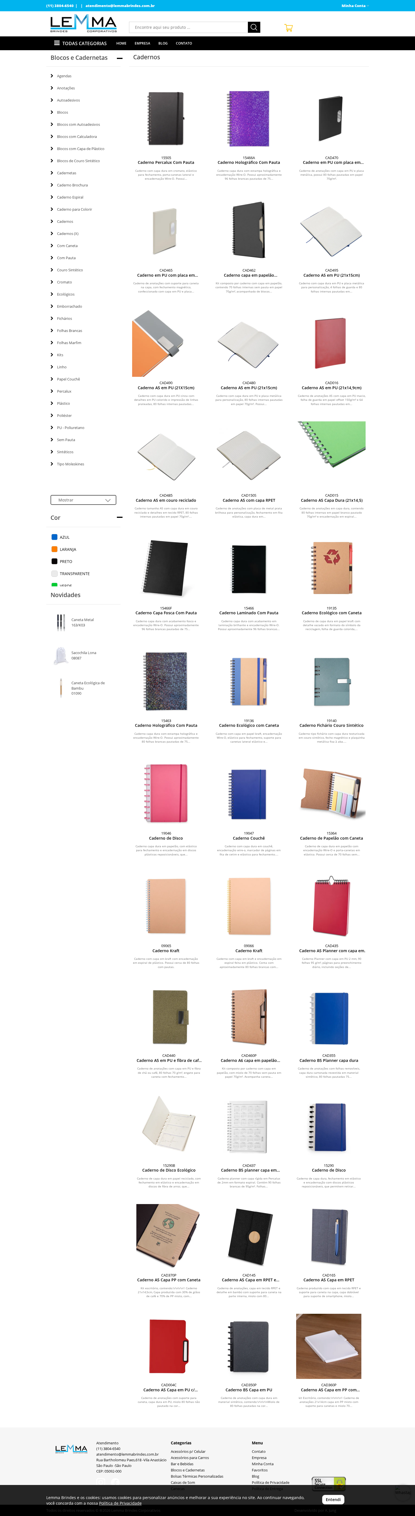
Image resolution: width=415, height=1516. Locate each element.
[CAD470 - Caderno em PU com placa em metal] (332, 118)
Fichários (64, 318)
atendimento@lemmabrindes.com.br (120, 5)
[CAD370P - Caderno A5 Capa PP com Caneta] (169, 1236)
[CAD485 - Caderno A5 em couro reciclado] (166, 455)
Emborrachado (69, 306)
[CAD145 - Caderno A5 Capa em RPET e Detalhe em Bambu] (248, 1236)
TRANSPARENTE (75, 573)
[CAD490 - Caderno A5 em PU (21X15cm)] (166, 343)
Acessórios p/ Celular (188, 1451)
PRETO (66, 561)
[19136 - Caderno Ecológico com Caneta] (249, 681)
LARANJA (68, 549)
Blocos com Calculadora (77, 136)
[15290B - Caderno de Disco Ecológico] (169, 1126)
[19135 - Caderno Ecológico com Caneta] (332, 568)
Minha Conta (263, 1464)
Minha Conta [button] (354, 5)
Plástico (63, 403)
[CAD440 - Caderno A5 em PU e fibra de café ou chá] (169, 1016)
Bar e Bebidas (182, 1464)
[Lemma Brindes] (84, 23)
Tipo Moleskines (70, 464)
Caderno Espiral (70, 197)
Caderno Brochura (72, 185)
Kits (60, 354)
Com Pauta (66, 257)
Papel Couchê (68, 379)
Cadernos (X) (67, 233)
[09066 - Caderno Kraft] (249, 906)
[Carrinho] (324, 27)
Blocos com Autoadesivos (78, 124)
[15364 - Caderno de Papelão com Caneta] (332, 793)
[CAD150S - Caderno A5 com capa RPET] (249, 455)
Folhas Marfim (69, 342)
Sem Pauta (66, 439)
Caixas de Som (183, 1482)
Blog (163, 43)
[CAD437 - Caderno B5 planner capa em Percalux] (248, 1126)
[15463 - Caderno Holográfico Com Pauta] (166, 681)
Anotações (66, 88)
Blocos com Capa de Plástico (80, 148)
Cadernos (65, 221)
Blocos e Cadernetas (188, 1470)
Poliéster (64, 415)
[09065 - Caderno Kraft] (166, 906)
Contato (184, 43)
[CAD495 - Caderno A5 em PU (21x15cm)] (332, 230)
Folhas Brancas (69, 330)
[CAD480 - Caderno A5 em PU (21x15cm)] (249, 343)
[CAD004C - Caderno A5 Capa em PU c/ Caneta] (169, 1346)
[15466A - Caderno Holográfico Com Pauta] (249, 118)
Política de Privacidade (270, 1482)
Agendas (64, 75)
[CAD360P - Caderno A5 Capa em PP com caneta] (328, 1346)
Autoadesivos (68, 100)
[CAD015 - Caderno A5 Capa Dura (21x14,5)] (332, 455)
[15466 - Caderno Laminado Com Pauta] (249, 568)
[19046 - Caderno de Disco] (166, 793)
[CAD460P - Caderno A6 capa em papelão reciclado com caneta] (248, 1016)
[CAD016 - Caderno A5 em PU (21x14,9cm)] (332, 343)
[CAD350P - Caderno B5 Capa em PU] (248, 1346)
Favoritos (260, 1470)
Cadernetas (66, 172)
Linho (62, 366)
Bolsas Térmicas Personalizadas (197, 1476)
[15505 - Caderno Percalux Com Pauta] (166, 118)
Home (121, 43)
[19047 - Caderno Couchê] (249, 793)
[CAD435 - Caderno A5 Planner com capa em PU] (332, 906)
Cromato (64, 282)
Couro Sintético (70, 269)
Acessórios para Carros (190, 1457)
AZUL (64, 537)
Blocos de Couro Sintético (78, 160)
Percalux (64, 391)
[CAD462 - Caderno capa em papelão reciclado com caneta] (249, 230)
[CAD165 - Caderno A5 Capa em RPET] (328, 1236)
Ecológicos (66, 294)
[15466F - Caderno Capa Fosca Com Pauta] (166, 568)
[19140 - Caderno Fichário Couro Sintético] (332, 681)
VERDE (66, 586)
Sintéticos (65, 451)
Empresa (142, 43)
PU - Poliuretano (70, 427)
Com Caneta (67, 245)
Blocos (62, 112)
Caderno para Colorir (74, 209)
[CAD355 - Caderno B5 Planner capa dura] (328, 1016)
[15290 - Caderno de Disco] (328, 1126)
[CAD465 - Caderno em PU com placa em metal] (166, 230)
